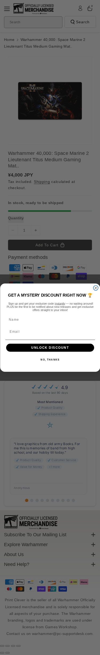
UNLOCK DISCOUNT (50, 347)
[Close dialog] (95, 287)
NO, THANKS (50, 359)
